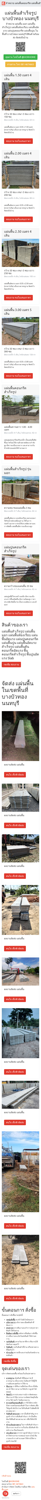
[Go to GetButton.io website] (5, 1497)
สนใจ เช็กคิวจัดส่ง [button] (15, 774)
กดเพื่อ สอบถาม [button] (11, 664)
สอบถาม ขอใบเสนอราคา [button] (18, 141)
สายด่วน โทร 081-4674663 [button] (20, 64)
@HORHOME (14, 1481)
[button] (20, 47)
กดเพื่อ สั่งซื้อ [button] (10, 1361)
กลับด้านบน (6, 1476)
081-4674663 (17, 1484)
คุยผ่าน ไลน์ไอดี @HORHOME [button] (20, 57)
